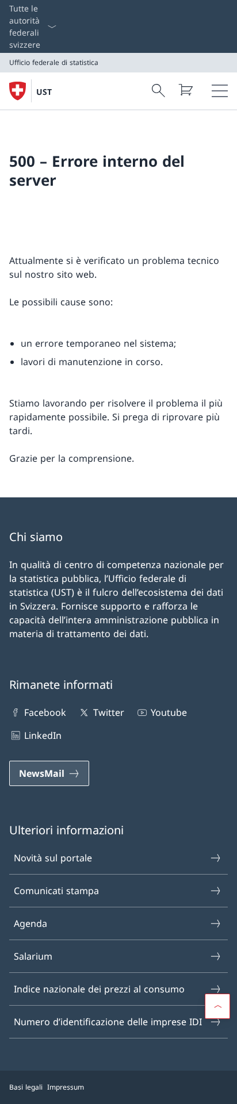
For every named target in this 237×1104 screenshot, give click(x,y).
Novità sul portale (53, 858)
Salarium (33, 956)
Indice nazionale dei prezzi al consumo (99, 989)
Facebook (45, 712)
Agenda (30, 923)
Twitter (108, 712)
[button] (217, 1006)
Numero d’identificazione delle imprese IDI (108, 1021)
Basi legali (26, 1087)
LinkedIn (43, 735)
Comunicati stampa (56, 890)
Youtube (169, 712)
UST (44, 91)
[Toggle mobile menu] (219, 90)
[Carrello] (185, 89)
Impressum (65, 1087)
